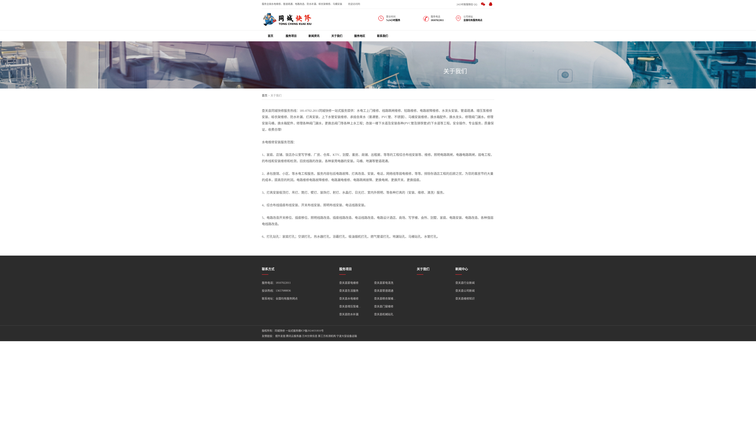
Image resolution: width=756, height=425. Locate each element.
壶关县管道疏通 (383, 290)
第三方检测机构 (327, 335)
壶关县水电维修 (349, 298)
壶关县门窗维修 (383, 306)
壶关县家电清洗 (383, 282)
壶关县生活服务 (349, 290)
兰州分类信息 (309, 335)
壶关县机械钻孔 (383, 314)
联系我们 (382, 35)
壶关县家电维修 (349, 282)
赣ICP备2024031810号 (311, 330)
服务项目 (291, 35)
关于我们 (336, 35)
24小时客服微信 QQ (467, 4)
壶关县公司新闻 (465, 290)
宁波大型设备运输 (346, 335)
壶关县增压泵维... (350, 306)
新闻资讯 (314, 35)
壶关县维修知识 (465, 298)
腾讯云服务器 (293, 335)
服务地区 (359, 35)
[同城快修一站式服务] (287, 23)
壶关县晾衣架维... (385, 298)
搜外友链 (280, 335)
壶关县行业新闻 (465, 282)
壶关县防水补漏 (349, 314)
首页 (270, 35)
